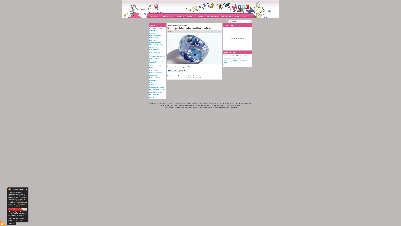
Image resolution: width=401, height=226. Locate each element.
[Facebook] (239, 8)
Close (26, 189)
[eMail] (247, 8)
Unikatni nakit (181, 16)
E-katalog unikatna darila (156, 28)
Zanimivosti (152, 97)
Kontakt (244, 16)
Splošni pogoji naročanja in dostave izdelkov (157, 62)
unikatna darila (153, 70)
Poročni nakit (153, 47)
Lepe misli (152, 33)
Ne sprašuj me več (16, 212)
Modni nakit (152, 40)
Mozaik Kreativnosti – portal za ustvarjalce (235, 55)
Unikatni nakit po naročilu (156, 87)
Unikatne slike (191, 16)
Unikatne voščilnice (203, 16)
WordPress (236, 105)
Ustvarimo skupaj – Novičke (157, 90)
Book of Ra (210, 107)
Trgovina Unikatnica (155, 65)
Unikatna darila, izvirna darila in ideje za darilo (171, 103)
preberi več (11, 223)
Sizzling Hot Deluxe (219, 107)
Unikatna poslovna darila (156, 73)
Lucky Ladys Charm (231, 107)
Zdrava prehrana (228, 65)
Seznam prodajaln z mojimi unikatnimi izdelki (157, 57)
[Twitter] (243, 8)
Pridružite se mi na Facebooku (232, 58)
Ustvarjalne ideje (234, 16)
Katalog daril (215, 16)
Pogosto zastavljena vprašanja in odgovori (155, 43)
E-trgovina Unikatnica (168, 16)
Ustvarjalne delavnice (155, 92)
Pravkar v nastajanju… (155, 49)
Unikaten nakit (153, 68)
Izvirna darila (153, 30)
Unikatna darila (154, 16)
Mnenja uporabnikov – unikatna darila (155, 36)
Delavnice (224, 16)
